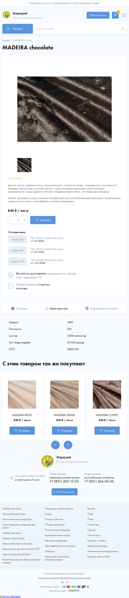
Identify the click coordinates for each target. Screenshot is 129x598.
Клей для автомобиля (98, 556)
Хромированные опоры (57, 535)
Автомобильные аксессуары (17, 543)
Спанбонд (92, 524)
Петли (90, 519)
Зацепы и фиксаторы (13, 538)
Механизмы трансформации (102, 551)
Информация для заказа (104, 308)
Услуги (48, 513)
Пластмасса (94, 535)
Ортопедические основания (60, 545)
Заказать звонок (98, 15)
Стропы (91, 529)
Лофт (90, 513)
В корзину (45, 220)
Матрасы (50, 551)
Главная (5, 40)
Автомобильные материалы (16, 519)
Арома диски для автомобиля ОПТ (21, 548)
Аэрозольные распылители (16, 554)
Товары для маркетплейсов (59, 508)
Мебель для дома (11, 532)
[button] (55, 445)
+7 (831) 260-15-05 (64, 481)
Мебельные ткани (11, 508)
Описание (21, 308)
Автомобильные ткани (14, 513)
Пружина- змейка (96, 540)
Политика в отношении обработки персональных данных (64, 578)
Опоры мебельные (55, 524)
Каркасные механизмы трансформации (57, 558)
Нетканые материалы (56, 540)
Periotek (91, 508)
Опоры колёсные (54, 519)
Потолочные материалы (57, 529)
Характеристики (59, 308)
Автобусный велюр (97, 545)
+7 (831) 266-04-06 (99, 481)
